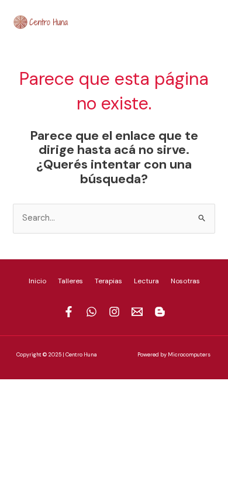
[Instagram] (176, 20)
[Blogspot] (211, 20)
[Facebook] (141, 20)
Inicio (37, 281)
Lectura (146, 281)
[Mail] (193, 20)
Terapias (108, 281)
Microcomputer (188, 354)
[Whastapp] (91, 311)
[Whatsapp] (158, 20)
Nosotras (185, 281)
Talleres (70, 281)
